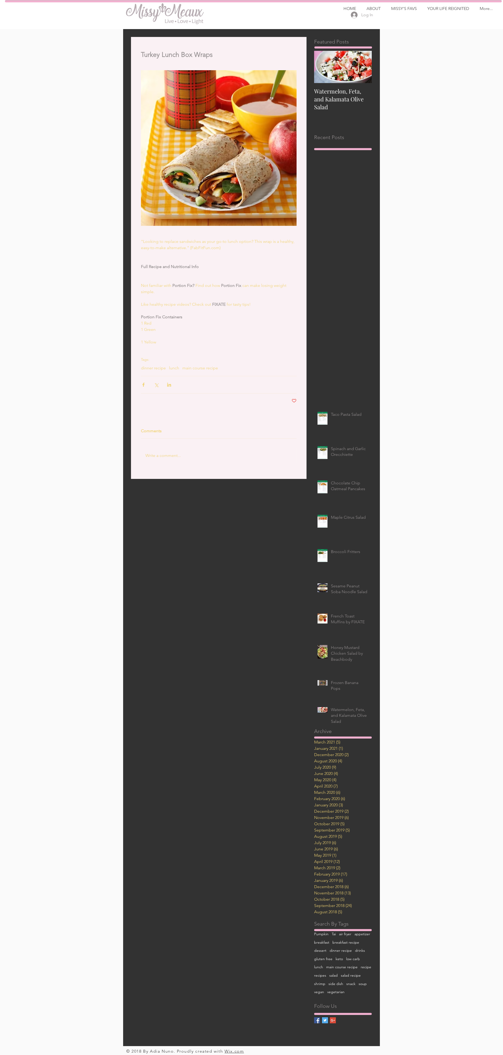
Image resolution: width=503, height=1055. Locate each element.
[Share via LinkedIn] (169, 384)
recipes (320, 975)
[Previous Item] (322, 67)
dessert (320, 950)
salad (333, 975)
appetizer (362, 934)
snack (351, 983)
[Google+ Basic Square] (333, 1020)
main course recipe (200, 367)
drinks (360, 950)
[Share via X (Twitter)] (156, 384)
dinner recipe (153, 367)
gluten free (323, 958)
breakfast (321, 942)
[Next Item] (363, 67)
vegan (319, 992)
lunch (174, 367)
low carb (353, 958)
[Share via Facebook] (143, 384)
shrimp (319, 983)
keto (339, 958)
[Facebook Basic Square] (317, 1020)
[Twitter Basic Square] (325, 1020)
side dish (336, 983)
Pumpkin (321, 934)
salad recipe (351, 975)
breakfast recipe (345, 942)
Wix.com (234, 1051)
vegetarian (336, 992)
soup (363, 983)
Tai (334, 934)
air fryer (345, 934)
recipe (366, 967)
